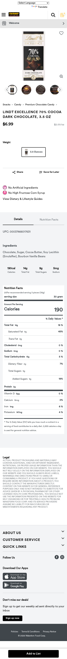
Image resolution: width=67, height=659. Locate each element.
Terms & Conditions (30, 632)
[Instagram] (62, 558)
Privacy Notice (49, 632)
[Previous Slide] (7, 90)
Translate (42, 7)
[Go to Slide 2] (26, 90)
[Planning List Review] (62, 16)
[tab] (18, 220)
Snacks (6, 104)
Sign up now (12, 618)
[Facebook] (57, 558)
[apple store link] (15, 579)
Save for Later (51, 172)
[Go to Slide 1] (12, 90)
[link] (49, 172)
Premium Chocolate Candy (39, 104)
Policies (14, 632)
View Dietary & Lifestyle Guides (22, 199)
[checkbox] (61, 33)
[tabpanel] (33, 329)
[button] (53, 15)
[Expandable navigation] (3, 14)
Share (20, 172)
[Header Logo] (13, 15)
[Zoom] (61, 76)
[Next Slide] (60, 90)
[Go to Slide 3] (41, 90)
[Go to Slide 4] (55, 90)
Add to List (33, 653)
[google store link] (15, 588)
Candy (17, 104)
